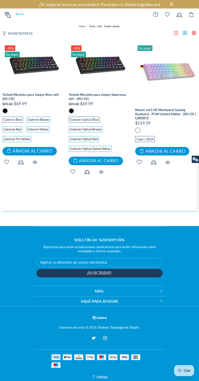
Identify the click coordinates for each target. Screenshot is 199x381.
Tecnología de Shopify (125, 327)
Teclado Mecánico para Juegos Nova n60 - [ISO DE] (31, 97)
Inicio (82, 26)
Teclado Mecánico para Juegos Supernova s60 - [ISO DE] (97, 97)
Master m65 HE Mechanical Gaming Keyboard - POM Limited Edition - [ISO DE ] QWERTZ (165, 114)
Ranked (20, 14)
